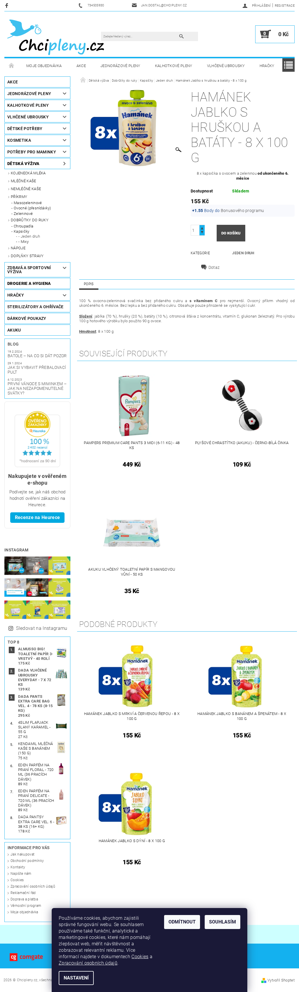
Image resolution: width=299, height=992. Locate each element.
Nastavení (76, 978)
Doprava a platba (24, 899)
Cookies (17, 880)
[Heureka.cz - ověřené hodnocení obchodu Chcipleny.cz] (37, 438)
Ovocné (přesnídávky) (32, 208)
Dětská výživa (23, 163)
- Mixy (23, 241)
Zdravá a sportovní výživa (29, 269)
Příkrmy (19, 196)
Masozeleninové (28, 203)
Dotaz (214, 267)
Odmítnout (182, 922)
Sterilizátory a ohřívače (35, 306)
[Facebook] (7, 5)
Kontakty (18, 867)
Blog (13, 344)
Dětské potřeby (24, 128)
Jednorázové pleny (120, 66)
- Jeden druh (29, 236)
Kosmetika (19, 140)
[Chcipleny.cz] (55, 37)
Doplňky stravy (27, 256)
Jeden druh (243, 253)
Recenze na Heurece (37, 517)
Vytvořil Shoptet (281, 980)
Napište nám (21, 874)
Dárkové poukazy (26, 318)
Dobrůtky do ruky (29, 220)
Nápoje (18, 248)
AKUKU (14, 330)
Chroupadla (23, 226)
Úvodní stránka (11, 65)
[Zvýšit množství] (202, 227)
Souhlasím (222, 922)
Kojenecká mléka (28, 173)
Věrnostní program (26, 906)
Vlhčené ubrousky (226, 66)
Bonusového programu (242, 210)
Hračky (267, 66)
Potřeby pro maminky (31, 152)
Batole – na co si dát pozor (37, 355)
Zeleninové (23, 213)
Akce (81, 66)
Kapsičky (21, 231)
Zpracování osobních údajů (33, 886)
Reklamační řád (23, 893)
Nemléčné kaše (26, 189)
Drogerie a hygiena (29, 283)
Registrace (285, 6)
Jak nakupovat (22, 854)
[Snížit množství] (202, 233)
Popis (89, 284)
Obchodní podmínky (27, 861)
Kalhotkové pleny (173, 66)
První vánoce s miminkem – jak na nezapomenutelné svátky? (37, 388)
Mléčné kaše (23, 181)
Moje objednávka (44, 66)
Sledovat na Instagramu (41, 628)
